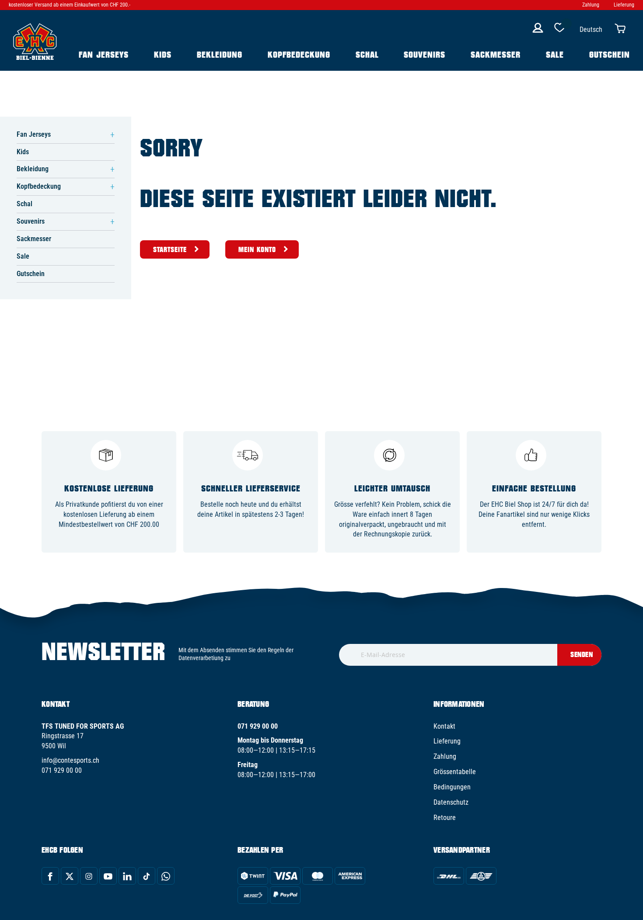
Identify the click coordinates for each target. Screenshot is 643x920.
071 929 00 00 (62, 770)
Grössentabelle (454, 772)
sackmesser (496, 54)
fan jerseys (104, 54)
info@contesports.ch (70, 760)
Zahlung (590, 5)
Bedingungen (452, 787)
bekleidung (219, 54)
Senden (581, 654)
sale (555, 54)
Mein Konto (257, 249)
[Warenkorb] (622, 27)
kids (162, 54)
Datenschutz (450, 802)
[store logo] (35, 41)
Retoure (444, 817)
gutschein (609, 54)
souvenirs (424, 54)
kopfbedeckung (299, 54)
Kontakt (444, 726)
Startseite (170, 249)
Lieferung (624, 5)
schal (367, 54)
